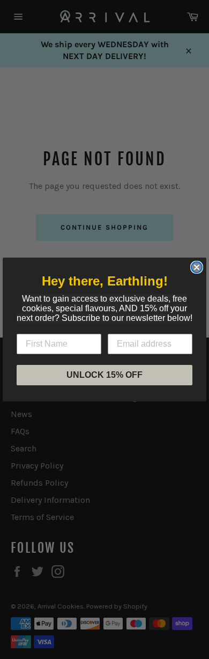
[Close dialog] (196, 267)
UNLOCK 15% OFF (104, 374)
